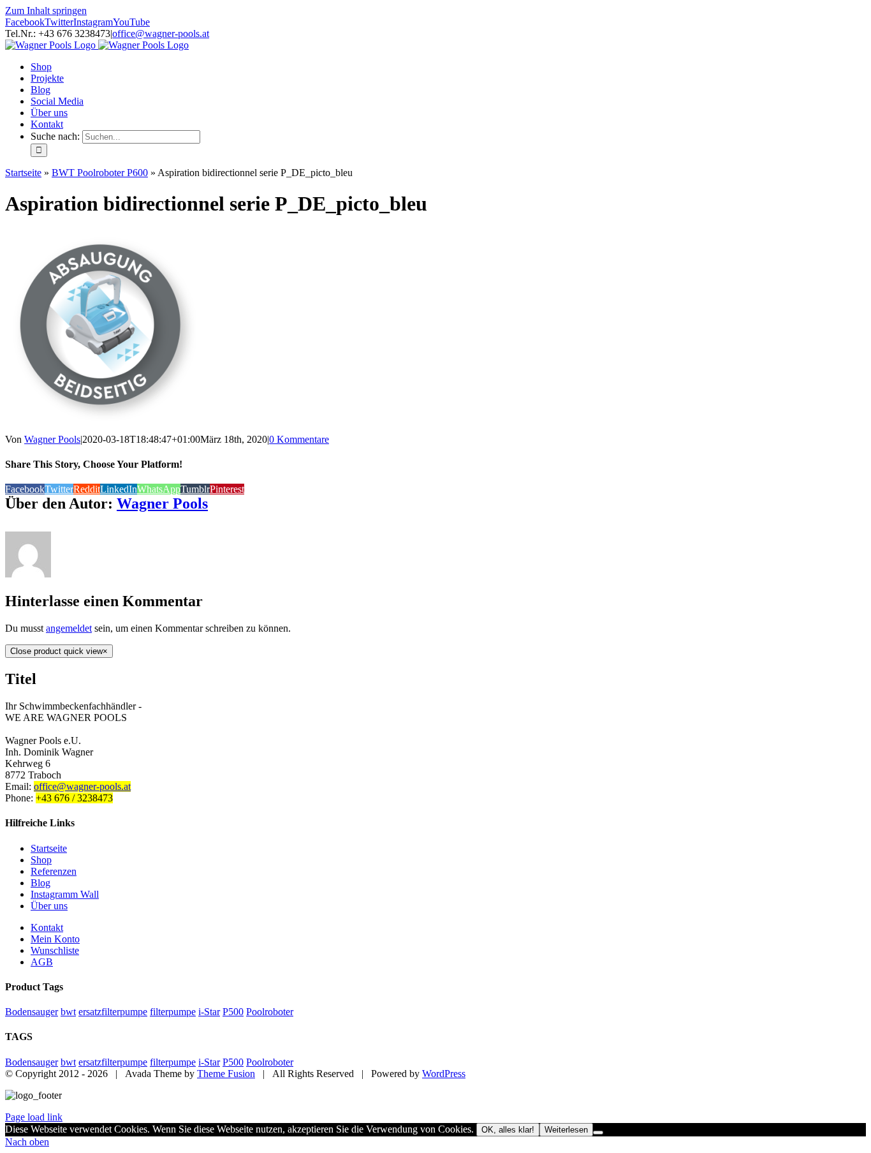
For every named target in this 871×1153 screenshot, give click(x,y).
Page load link (33, 1117)
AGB (42, 961)
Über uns (49, 905)
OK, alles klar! (507, 1129)
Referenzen (54, 871)
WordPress (443, 1073)
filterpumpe (173, 1011)
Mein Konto (55, 939)
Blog (40, 882)
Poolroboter (269, 1011)
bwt (68, 1011)
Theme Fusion (226, 1073)
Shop (41, 859)
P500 (233, 1011)
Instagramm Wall (65, 894)
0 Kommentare (299, 439)
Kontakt (47, 927)
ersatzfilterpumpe (112, 1011)
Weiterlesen (566, 1129)
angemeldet (69, 628)
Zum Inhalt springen (46, 10)
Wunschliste (55, 950)
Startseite (23, 172)
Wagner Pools (52, 439)
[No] (598, 1132)
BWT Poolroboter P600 (100, 172)
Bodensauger (31, 1011)
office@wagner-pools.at (160, 33)
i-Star (209, 1011)
